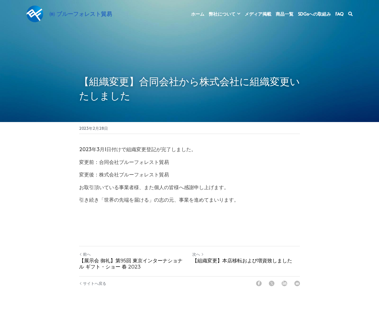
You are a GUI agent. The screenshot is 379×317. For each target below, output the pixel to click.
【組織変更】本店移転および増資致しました (242, 261)
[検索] (350, 13)
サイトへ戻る (94, 283)
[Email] (297, 283)
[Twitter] (271, 283)
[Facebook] (259, 283)
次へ (196, 254)
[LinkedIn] (284, 283)
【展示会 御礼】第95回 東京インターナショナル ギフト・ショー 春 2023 (131, 264)
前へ (87, 254)
